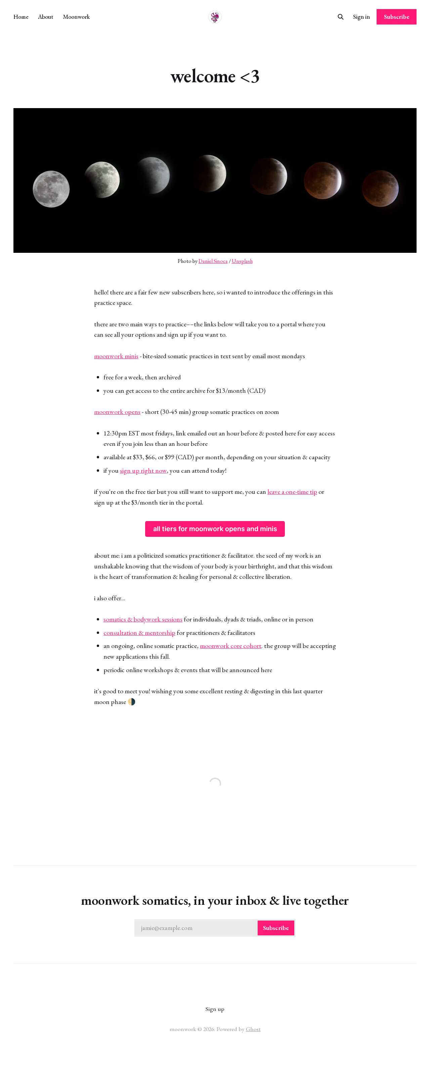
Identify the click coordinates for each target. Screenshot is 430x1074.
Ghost (253, 1029)
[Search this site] (341, 17)
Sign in (361, 16)
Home (21, 16)
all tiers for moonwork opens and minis (215, 529)
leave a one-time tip (292, 491)
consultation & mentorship (139, 632)
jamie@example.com (215, 928)
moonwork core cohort (230, 645)
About (45, 16)
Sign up (215, 1009)
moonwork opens (117, 411)
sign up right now (143, 470)
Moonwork (76, 16)
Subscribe (397, 16)
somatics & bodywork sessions (142, 619)
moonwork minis (116, 356)
